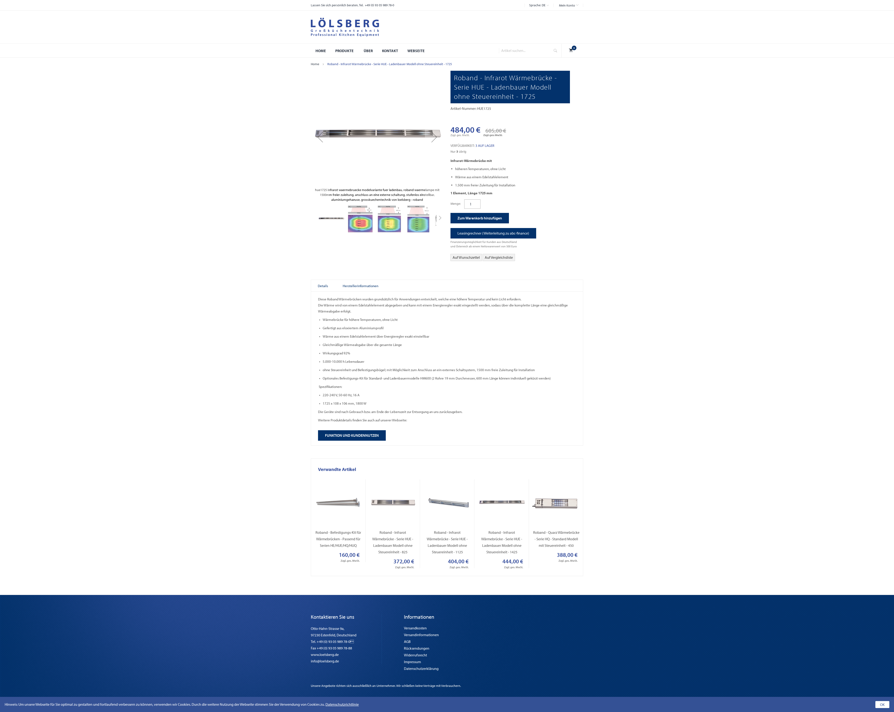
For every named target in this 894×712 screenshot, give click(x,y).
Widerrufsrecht (415, 655)
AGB (407, 641)
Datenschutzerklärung (421, 668)
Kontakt (390, 50)
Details (323, 286)
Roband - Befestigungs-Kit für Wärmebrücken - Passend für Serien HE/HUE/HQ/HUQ (338, 539)
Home (315, 64)
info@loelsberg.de (325, 661)
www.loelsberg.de (325, 654)
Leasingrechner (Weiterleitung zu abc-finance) (493, 233)
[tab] (323, 286)
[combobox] (523, 50)
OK (882, 704)
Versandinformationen (421, 634)
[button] (569, 5)
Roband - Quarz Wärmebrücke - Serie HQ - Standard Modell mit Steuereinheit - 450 (556, 539)
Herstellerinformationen (360, 286)
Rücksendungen (416, 648)
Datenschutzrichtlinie (342, 704)
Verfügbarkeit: (462, 145)
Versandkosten (415, 628)
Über (368, 50)
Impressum (412, 661)
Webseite (416, 50)
